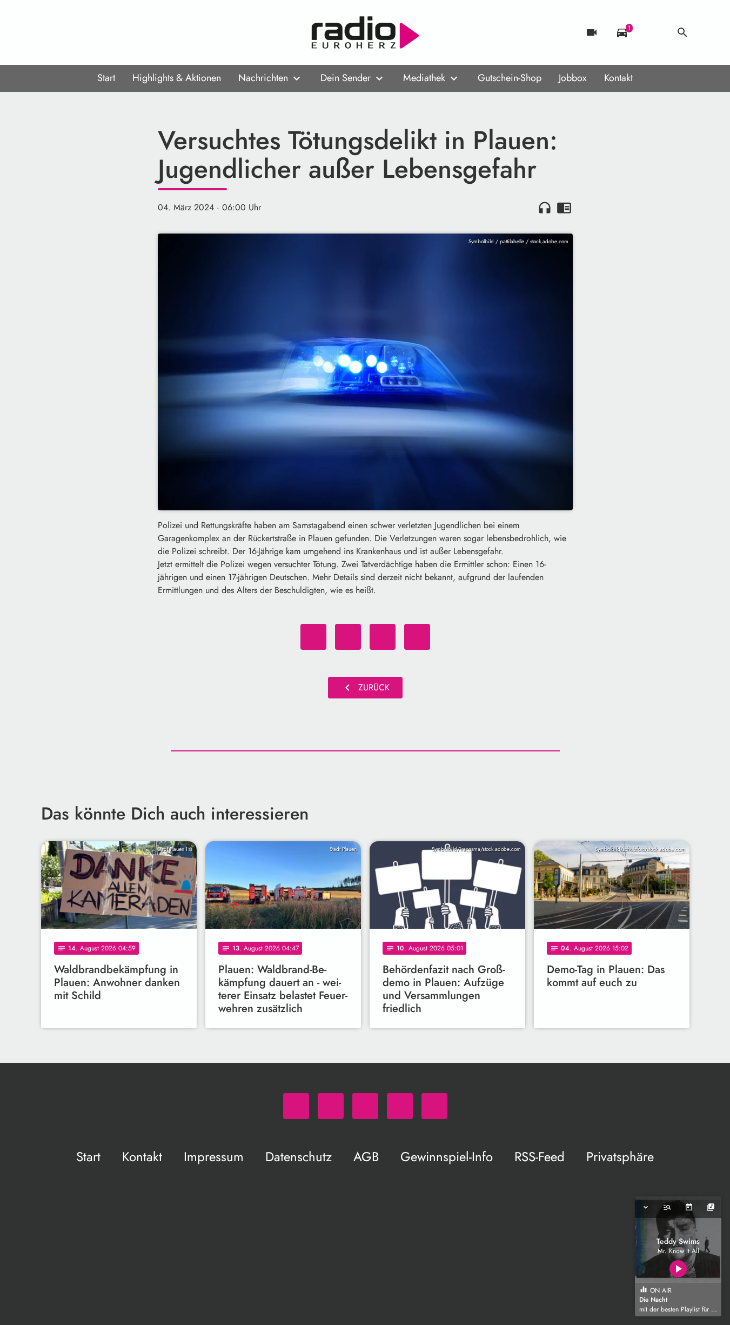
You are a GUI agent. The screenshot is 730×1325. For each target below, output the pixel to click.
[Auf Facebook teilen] (313, 637)
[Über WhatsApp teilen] (383, 637)
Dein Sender (345, 78)
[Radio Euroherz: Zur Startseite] (365, 32)
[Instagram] (95, 32)
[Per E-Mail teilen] (417, 637)
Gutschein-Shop (509, 78)
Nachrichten (263, 78)
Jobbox (573, 78)
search (682, 32)
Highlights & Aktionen (176, 78)
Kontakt (618, 78)
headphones (544, 207)
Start (106, 78)
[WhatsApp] (52, 32)
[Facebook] (73, 32)
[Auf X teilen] (348, 637)
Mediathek (424, 78)
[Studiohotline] (138, 32)
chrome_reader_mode (564, 207)
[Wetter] (652, 32)
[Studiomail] (117, 32)
